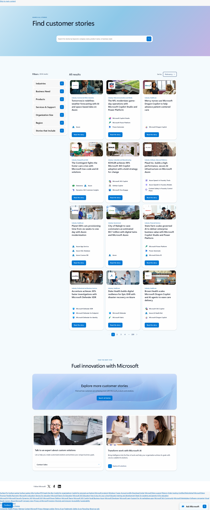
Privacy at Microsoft (41, 501)
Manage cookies (48, 508)
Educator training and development (122, 495)
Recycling (85, 508)
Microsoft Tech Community (163, 498)
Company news (28, 501)
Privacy (40, 508)
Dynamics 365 (27, 498)
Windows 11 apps (114, 493)
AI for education (162, 495)
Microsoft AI (4, 498)
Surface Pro (4, 493)
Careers (7, 501)
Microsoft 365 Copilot (81, 498)
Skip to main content (8, 1)
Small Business (94, 498)
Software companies (197, 498)
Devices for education (43, 495)
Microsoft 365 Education (81, 495)
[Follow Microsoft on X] (49, 486)
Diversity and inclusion (63, 501)
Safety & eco (77, 508)
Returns (165, 493)
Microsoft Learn (125, 498)
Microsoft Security (15, 498)
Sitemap (21, 508)
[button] (149, 38)
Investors (51, 501)
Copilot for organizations (62, 493)
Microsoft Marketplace (182, 498)
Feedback (7, 505)
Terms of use (59, 508)
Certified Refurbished (186, 493)
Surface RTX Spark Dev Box (43, 493)
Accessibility (76, 501)
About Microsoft (16, 501)
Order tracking (173, 493)
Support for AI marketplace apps (142, 498)
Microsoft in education (27, 495)
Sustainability (85, 501)
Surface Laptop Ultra (27, 493)
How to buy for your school (100, 495)
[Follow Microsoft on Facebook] (54, 486)
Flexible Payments (12, 495)
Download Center (138, 493)
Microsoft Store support (153, 493)
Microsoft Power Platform (52, 498)
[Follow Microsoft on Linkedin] (59, 486)
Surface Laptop (14, 493)
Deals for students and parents (146, 495)
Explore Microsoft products (98, 493)
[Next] (136, 334)
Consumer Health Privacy (9, 508)
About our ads (94, 508)
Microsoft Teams (67, 498)
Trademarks (68, 508)
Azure (102, 498)
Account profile (126, 493)
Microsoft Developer (112, 498)
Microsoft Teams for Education (61, 495)
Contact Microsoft (31, 508)
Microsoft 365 (38, 498)
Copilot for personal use (80, 493)
